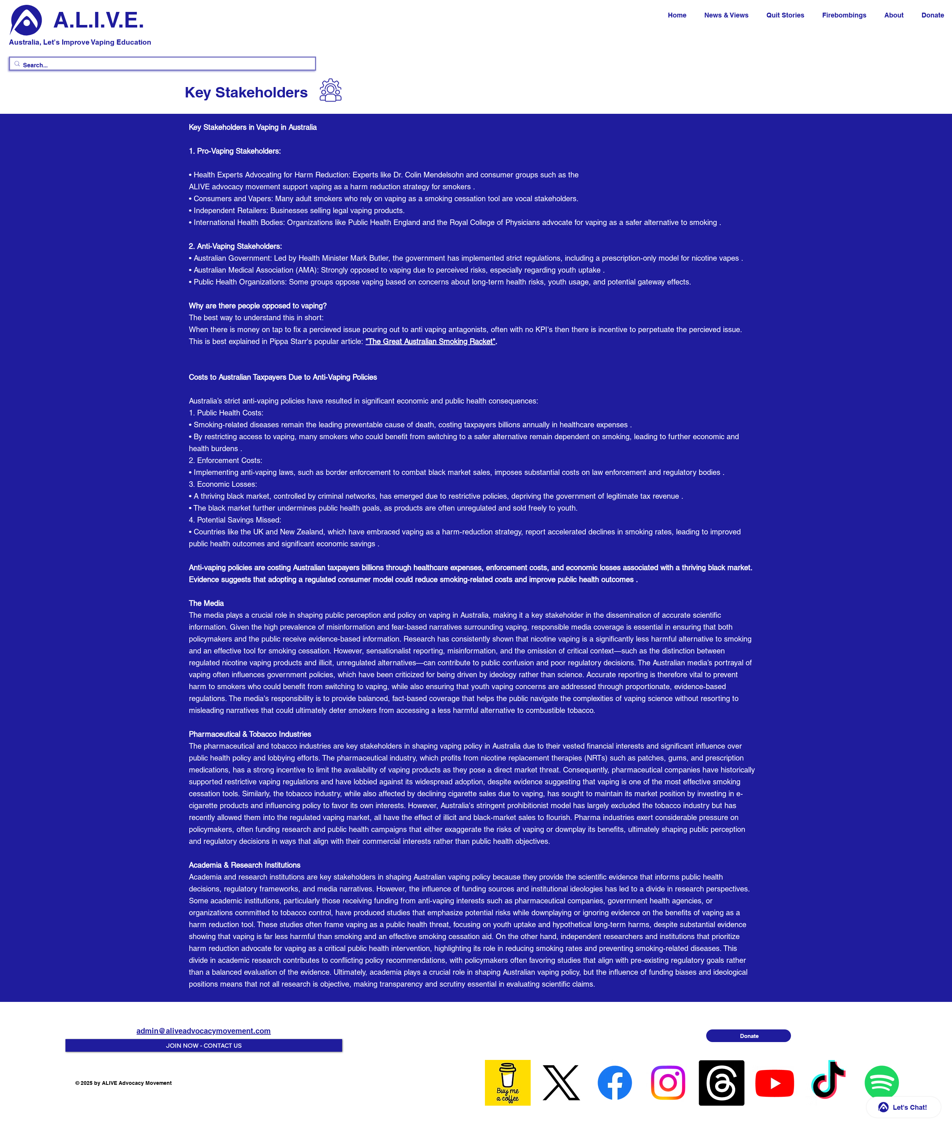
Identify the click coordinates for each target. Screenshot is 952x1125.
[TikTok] (828, 1083)
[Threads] (721, 1083)
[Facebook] (615, 1083)
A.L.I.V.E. (98, 19)
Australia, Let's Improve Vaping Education (80, 42)
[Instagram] (668, 1083)
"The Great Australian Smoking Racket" (430, 341)
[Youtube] (775, 1083)
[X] (561, 1083)
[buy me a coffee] (508, 1083)
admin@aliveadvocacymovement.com (203, 1030)
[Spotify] (882, 1083)
